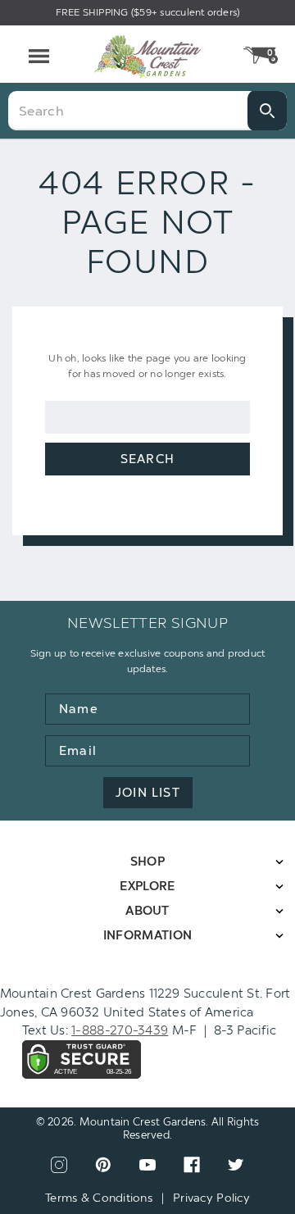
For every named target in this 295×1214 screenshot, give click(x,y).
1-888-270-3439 (119, 1030)
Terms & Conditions (98, 1198)
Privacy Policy (211, 1198)
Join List (148, 792)
